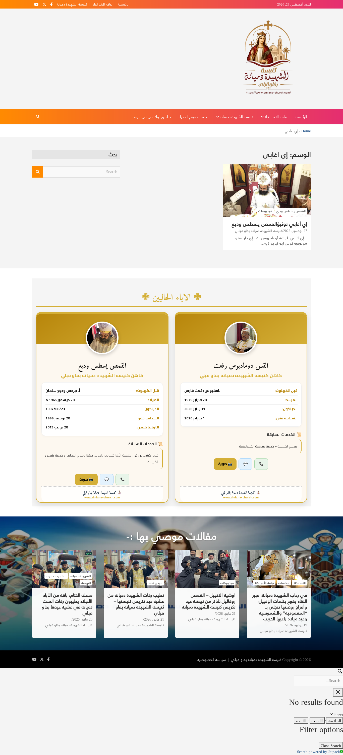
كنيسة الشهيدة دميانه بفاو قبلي (258, 230)
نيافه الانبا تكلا (102, 4)
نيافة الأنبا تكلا (264, 582)
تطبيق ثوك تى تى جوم (152, 116)
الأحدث (317, 720)
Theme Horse (182, 659)
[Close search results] (338, 692)
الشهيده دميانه (56, 576)
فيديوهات (265, 211)
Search (37, 172)
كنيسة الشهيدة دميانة (72, 4)
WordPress (140, 659)
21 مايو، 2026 (226, 613)
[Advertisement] (76, 220)
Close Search (331, 745)
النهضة (86, 582)
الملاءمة (334, 720)
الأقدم (301, 720)
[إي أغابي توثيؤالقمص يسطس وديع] (267, 190)
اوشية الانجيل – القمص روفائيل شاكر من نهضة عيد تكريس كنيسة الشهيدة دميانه (209, 600)
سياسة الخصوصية (211, 659)
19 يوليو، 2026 (296, 625)
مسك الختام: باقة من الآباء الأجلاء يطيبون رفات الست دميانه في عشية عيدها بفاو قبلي (67, 603)
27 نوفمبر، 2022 (295, 230)
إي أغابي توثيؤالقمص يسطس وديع (269, 224)
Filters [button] (332, 714)
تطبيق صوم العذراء (193, 116)
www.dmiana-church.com (241, 497)
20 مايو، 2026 (82, 619)
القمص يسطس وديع (291, 211)
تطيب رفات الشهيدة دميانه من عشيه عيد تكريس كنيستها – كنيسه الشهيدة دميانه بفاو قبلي (136, 603)
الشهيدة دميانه (81, 576)
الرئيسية (123, 4)
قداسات (283, 582)
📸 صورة (225, 464)
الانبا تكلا (300, 582)
